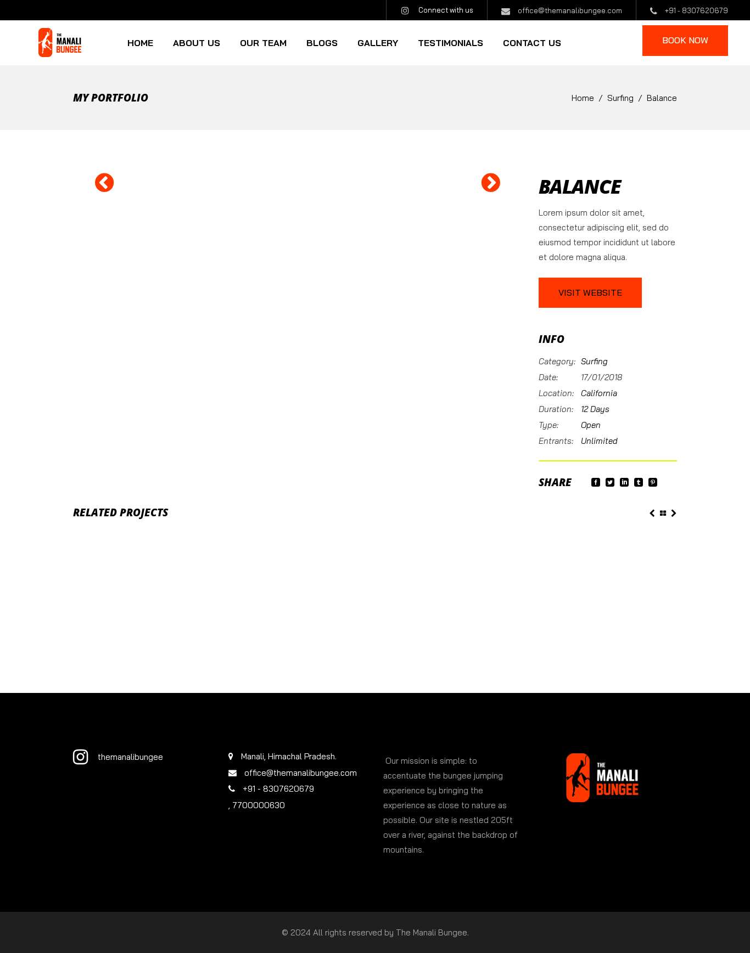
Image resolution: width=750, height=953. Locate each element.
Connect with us (445, 9)
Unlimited (599, 441)
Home (583, 98)
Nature (300, 551)
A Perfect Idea (94, 564)
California (599, 393)
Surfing (620, 98)
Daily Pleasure (512, 558)
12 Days (595, 409)
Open (591, 425)
